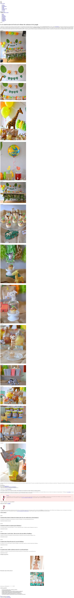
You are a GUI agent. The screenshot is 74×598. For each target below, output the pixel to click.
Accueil (3, 4)
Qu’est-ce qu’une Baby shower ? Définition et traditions (9, 589)
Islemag (1, 596)
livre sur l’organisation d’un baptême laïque (27, 497)
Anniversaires (2, 520)
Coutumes (3, 17)
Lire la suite (9, 520)
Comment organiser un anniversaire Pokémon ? (10, 525)
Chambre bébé (4, 20)
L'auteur (8, 503)
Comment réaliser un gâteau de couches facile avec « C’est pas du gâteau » (12, 593)
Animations (3, 15)
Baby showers (4, 16)
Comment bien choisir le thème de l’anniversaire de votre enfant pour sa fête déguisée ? (19, 517)
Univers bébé (4, 19)
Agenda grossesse (4, 8)
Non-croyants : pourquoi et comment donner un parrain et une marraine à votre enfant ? (14, 594)
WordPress (8, 596)
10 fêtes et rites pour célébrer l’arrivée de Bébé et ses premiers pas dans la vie (12, 591)
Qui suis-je (3, 5)
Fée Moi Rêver (57, 26)
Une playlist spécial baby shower (6, 590)
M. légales (3, 10)
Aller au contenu (2, 3)
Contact (3, 7)
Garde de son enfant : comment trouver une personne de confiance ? (11, 592)
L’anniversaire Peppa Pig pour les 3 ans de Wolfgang (12, 541)
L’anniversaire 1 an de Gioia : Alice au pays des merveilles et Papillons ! (16, 533)
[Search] (1, 1)
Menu (3, 14)
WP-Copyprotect (9, 597)
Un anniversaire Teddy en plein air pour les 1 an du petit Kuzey (14, 549)
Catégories (2, 12)
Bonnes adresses (4, 6)
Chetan (5, 597)
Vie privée (3, 9)
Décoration (3, 18)
